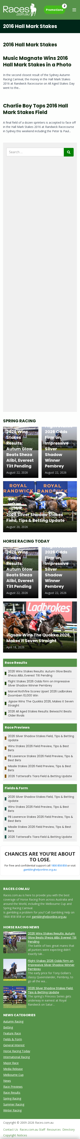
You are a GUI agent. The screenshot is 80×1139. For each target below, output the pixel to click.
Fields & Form (12, 1039)
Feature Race (12, 1033)
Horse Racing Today (16, 1051)
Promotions (55, 9)
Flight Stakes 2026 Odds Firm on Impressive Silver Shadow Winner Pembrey (39, 683)
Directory (68, 1129)
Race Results (11, 1092)
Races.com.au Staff (32, 1129)
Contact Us (10, 1129)
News (7, 1081)
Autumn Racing (13, 1021)
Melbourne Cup (13, 1075)
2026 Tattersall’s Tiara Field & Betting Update (40, 776)
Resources (54, 1129)
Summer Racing (13, 1104)
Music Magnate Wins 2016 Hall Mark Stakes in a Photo (37, 61)
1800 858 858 (59, 865)
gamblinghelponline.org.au (40, 869)
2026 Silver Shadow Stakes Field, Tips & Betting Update (50, 990)
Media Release (13, 1069)
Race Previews (13, 1087)
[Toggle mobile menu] (74, 9)
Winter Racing (12, 1110)
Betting (8, 1027)
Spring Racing (12, 1098)
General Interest (14, 1045)
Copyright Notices (15, 1135)
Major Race (11, 1063)
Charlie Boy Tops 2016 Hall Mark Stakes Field (35, 109)
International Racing (16, 1057)
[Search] (69, 152)
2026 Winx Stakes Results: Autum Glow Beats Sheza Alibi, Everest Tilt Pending (40, 673)
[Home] (20, 9)
